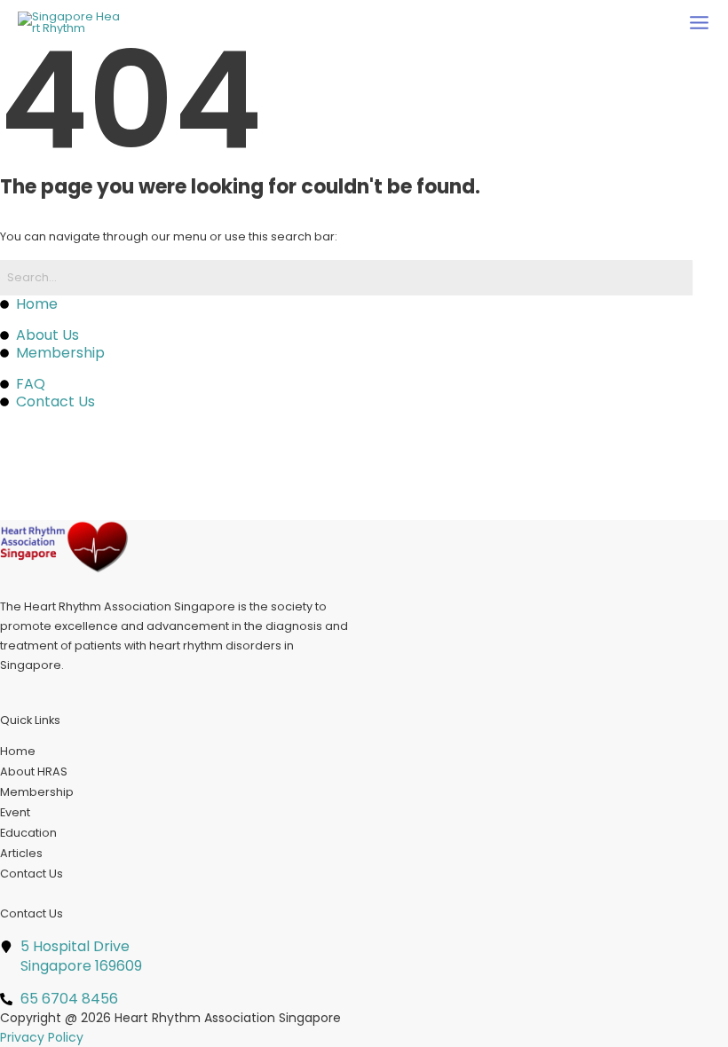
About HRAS (33, 771)
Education (28, 832)
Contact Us (31, 873)
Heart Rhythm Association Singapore (228, 1018)
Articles (21, 853)
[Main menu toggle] (699, 23)
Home (18, 751)
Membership (37, 791)
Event (15, 812)
